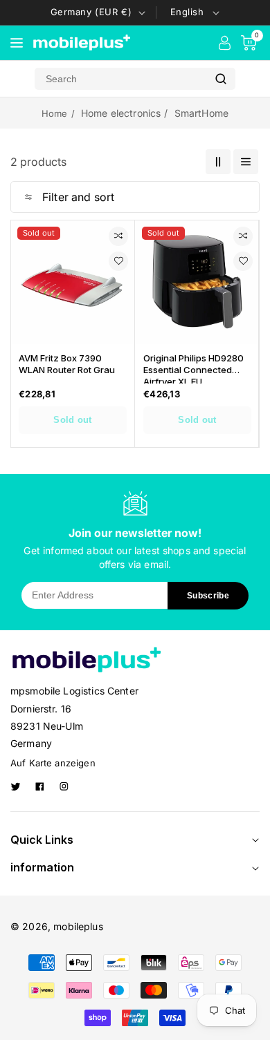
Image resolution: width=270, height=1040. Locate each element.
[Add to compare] (118, 236)
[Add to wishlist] (118, 261)
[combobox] (120, 78)
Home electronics (121, 113)
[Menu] (16, 42)
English (187, 11)
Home (55, 113)
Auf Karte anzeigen (53, 762)
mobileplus (78, 926)
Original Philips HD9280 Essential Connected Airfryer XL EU (193, 368)
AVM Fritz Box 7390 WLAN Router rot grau (67, 363)
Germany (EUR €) (91, 11)
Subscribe (208, 596)
